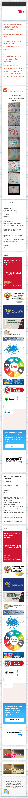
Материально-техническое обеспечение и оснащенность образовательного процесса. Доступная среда (14, 225)
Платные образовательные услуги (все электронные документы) (12, 230)
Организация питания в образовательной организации (13, 244)
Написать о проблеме (15, 446)
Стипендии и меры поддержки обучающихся (14, 239)
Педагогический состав (9, 221)
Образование (7, 216)
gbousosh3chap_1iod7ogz (17, 91)
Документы (6, 214)
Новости (14, 92)
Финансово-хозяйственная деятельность (13, 233)
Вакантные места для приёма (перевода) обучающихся (13, 236)
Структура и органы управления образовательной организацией (11, 211)
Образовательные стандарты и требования (13, 247)
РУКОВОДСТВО (7, 219)
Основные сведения (8, 208)
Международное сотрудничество (11, 241)
